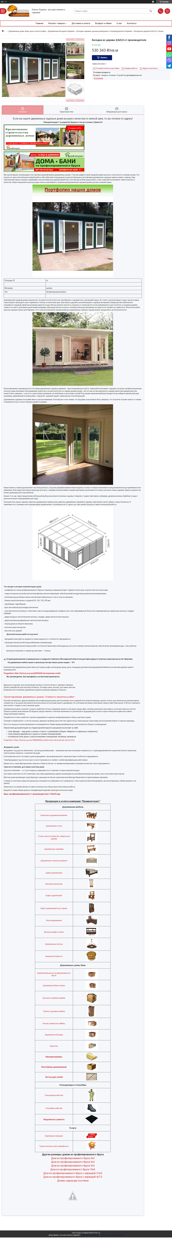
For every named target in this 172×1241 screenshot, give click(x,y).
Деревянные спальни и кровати (54, 861)
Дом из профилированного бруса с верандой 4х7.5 (72, 1176)
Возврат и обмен (103, 23)
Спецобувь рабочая (54, 1108)
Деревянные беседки (54, 1035)
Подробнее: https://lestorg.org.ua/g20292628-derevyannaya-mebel (32, 673)
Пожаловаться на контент (90, 1235)
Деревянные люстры (54, 944)
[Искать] (151, 11)
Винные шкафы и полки (54, 932)
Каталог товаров (56, 23)
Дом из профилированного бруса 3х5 (73, 1165)
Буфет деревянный (54, 896)
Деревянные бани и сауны (54, 985)
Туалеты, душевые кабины (54, 1011)
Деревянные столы (54, 826)
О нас (119, 23)
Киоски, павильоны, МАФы (54, 1024)
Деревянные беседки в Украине (61, 31)
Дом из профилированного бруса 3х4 (73, 1161)
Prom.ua (97, 1233)
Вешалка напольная (53, 884)
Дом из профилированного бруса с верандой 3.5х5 (72, 1173)
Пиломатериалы (53, 1056)
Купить (104, 57)
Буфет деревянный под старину (54, 908)
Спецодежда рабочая (54, 1095)
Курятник (54, 1046)
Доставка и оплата (81, 23)
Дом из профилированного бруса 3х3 (73, 1158)
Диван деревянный (54, 873)
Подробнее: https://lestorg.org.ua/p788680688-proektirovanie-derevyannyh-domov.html (39, 740)
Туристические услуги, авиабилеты (54, 1146)
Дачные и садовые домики (54, 998)
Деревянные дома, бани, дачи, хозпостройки (27, 31)
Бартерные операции (54, 1136)
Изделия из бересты (53, 956)
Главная (39, 23)
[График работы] (167, 11)
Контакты (131, 23)
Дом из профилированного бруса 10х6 (72, 1169)
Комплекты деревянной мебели (54, 815)
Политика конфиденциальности (111, 1235)
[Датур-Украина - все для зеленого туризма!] (18, 11)
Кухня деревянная (54, 920)
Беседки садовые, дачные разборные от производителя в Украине (104, 31)
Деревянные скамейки (53, 849)
